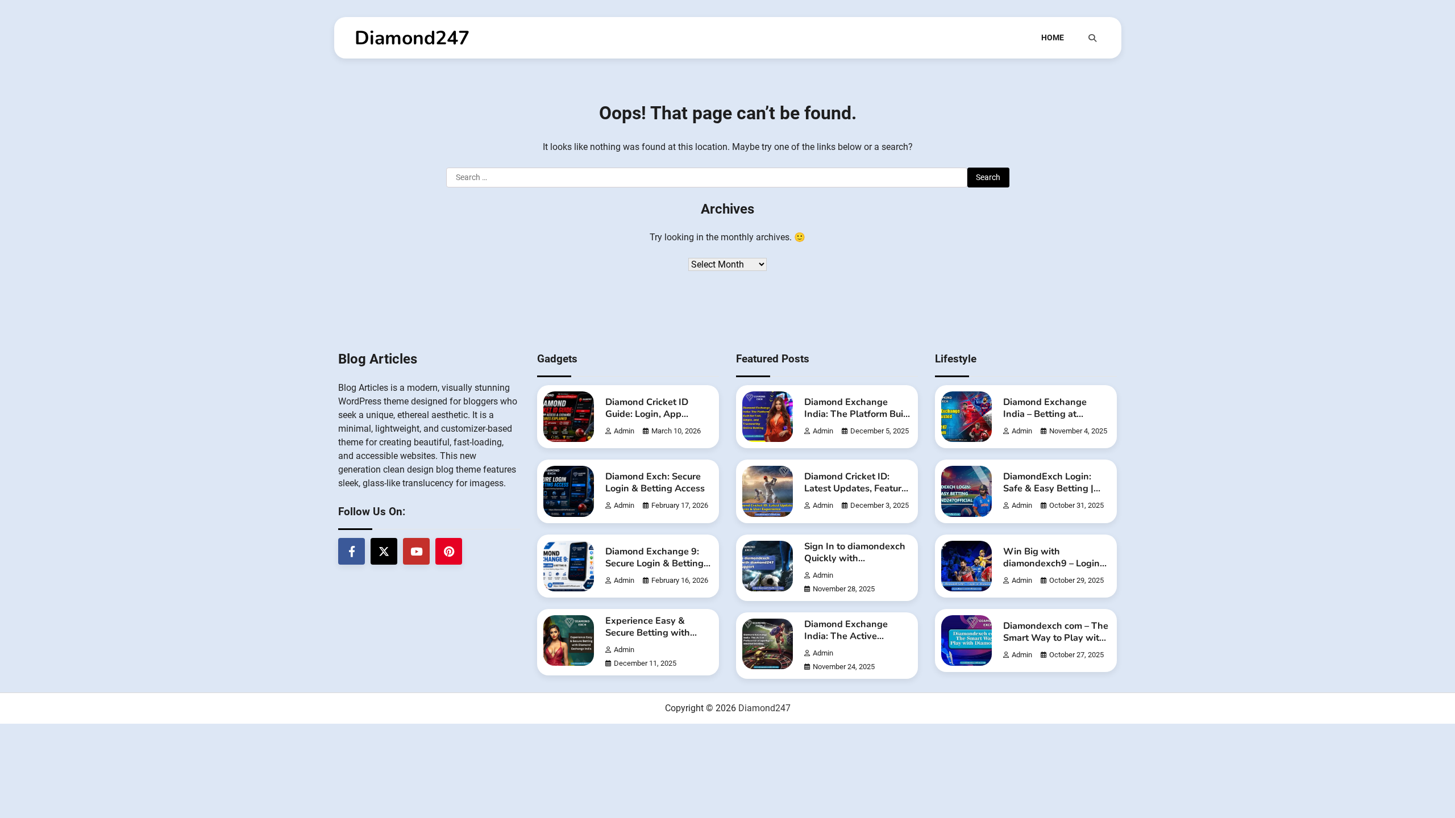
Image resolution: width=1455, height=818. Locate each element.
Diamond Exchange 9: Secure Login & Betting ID (654, 563)
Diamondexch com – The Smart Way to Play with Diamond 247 (1055, 638)
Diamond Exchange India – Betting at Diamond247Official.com (1056, 414)
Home (1052, 37)
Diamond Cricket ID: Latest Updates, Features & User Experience (857, 488)
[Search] (1092, 38)
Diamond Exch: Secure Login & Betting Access (655, 482)
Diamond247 (412, 38)
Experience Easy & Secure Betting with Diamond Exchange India (647, 639)
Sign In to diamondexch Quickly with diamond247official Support (854, 564)
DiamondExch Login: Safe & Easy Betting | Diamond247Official (1048, 488)
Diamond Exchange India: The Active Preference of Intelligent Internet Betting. (856, 642)
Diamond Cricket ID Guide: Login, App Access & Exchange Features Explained (647, 420)
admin (624, 431)
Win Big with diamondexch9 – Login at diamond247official (1051, 563)
